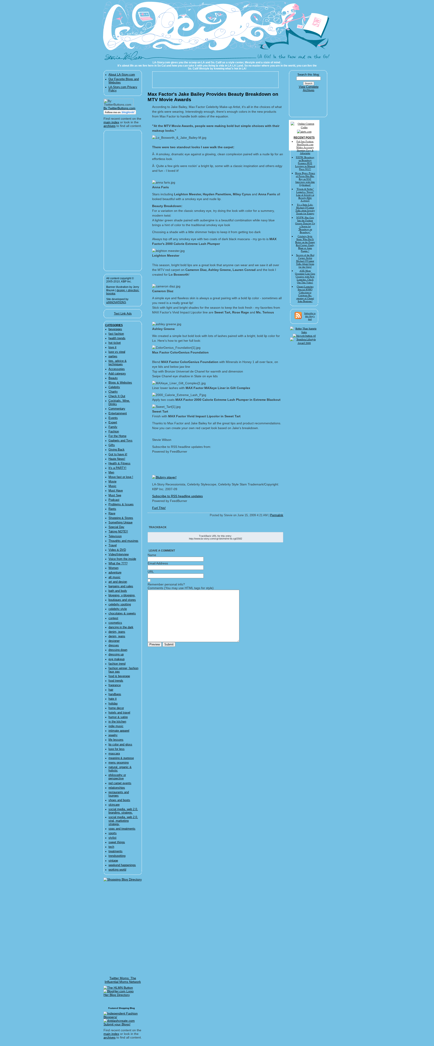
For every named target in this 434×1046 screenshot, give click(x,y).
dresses (113, 645)
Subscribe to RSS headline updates (177, 496)
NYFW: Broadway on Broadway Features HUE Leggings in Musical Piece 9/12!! (305, 163)
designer (114, 640)
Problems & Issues (121, 504)
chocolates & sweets (122, 613)
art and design (117, 581)
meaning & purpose (121, 758)
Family (112, 427)
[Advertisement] (119, 201)
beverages (115, 329)
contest (113, 618)
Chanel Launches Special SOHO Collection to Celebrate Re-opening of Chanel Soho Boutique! (305, 294)
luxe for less (116, 749)
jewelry (113, 735)
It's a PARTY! (117, 468)
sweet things (116, 842)
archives (110, 126)
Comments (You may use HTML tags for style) (181, 588)
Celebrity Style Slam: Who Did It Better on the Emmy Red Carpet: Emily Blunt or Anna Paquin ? (305, 244)
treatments (115, 851)
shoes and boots (119, 800)
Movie (112, 481)
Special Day (116, 527)
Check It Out (116, 396)
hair (110, 689)
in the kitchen (117, 721)
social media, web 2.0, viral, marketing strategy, (123, 821)
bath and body (117, 590)
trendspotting (116, 855)
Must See (114, 495)
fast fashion (116, 333)
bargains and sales (120, 586)
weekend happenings (122, 865)
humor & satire (118, 717)
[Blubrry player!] (164, 477)
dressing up (116, 654)
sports (112, 833)
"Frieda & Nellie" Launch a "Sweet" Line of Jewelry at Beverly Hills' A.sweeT (305, 194)
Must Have (115, 490)
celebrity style (117, 609)
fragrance (114, 685)
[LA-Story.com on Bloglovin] (120, 113)
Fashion (113, 431)
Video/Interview (118, 554)
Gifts (111, 445)
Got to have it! (117, 454)
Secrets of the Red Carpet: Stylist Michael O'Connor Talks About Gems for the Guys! (305, 260)
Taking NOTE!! (118, 531)
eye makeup (116, 659)
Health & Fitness (119, 463)
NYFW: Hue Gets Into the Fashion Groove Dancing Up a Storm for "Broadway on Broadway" (305, 225)
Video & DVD (117, 550)
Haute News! (116, 459)
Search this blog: (308, 74)
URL (151, 571)
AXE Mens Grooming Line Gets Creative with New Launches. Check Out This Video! (305, 276)
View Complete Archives (308, 88)
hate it (112, 698)
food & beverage (119, 676)
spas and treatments (121, 828)
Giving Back (116, 449)
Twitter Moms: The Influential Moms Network (123, 980)
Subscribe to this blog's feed (310, 316)
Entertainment (117, 413)
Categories (114, 325)
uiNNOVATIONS (116, 302)
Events (113, 418)
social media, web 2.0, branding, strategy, (123, 811)
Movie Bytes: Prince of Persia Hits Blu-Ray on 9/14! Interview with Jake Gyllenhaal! (305, 179)
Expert (112, 422)
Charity (113, 391)
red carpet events (119, 783)
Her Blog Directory (117, 995)
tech (111, 846)
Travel (112, 545)
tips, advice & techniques (117, 362)
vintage (113, 860)
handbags (114, 694)
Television (115, 536)
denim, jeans (116, 631)
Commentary (116, 408)
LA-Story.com (126, 57)
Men (111, 472)
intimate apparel (118, 730)
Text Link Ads (123, 313)
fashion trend (116, 663)
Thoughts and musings (123, 540)
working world (117, 869)
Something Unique (120, 522)
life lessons (115, 739)
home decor (116, 708)
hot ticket (114, 342)
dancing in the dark (120, 627)
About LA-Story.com (121, 74)
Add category (117, 373)
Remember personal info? (166, 584)
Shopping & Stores (120, 518)
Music (112, 486)
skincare (114, 804)
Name (152, 555)
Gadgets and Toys (120, 440)
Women (113, 568)
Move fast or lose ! (120, 477)
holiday (113, 703)
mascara (114, 753)
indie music (115, 726)
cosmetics (115, 622)
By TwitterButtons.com (119, 108)
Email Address (158, 563)
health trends (116, 338)
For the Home (117, 436)
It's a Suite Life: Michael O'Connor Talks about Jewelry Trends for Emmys (305, 209)
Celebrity (114, 387)
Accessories (116, 369)
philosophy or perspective (117, 777)
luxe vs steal (116, 351)
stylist (112, 837)
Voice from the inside (122, 559)
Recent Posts (304, 137)
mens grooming (118, 762)
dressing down (117, 650)
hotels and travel (119, 712)
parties (112, 356)
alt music (114, 577)
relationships (116, 787)
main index (111, 122)
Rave (111, 513)
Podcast (113, 500)
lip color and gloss (120, 744)
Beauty (113, 378)
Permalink (276, 515)
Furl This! (159, 508)
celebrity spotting (119, 604)
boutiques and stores (122, 600)
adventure (114, 572)
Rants (112, 509)
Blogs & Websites (120, 382)
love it (112, 347)
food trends (115, 680)
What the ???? (117, 563)
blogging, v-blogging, (121, 595)
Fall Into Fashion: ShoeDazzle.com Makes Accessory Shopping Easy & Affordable (305, 147)
